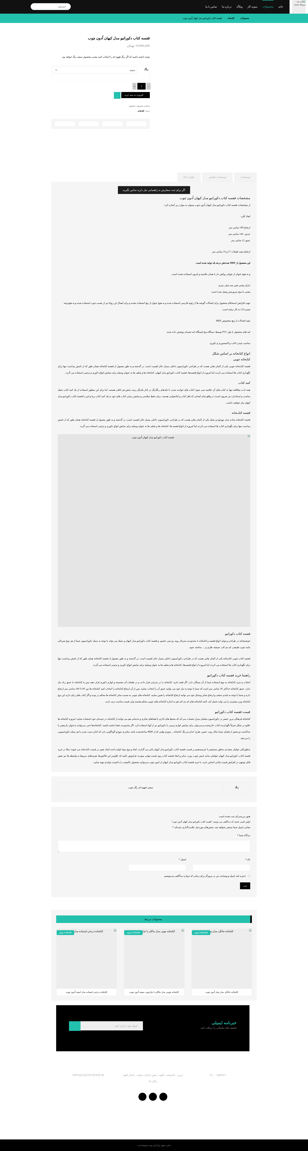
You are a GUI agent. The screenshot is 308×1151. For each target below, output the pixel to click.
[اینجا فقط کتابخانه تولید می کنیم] (299, 7)
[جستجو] (36, 7)
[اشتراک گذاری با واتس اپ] (136, 124)
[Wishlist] (17, 6)
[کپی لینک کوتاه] (65, 124)
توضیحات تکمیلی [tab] (217, 177)
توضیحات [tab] (245, 177)
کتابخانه (141, 111)
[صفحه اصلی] (256, 18)
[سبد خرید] (6, 6)
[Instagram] (153, 1097)
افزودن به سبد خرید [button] (138, 983)
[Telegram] (142, 1097)
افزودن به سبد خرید (133, 95)
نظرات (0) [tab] (189, 177)
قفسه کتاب (244, 658)
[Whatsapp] (163, 1097)
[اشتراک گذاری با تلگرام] (112, 124)
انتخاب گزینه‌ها (204, 983)
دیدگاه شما (243, 835)
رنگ (146, 69)
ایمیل (182, 859)
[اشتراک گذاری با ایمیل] (88, 124)
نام (247, 859)
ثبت (245, 886)
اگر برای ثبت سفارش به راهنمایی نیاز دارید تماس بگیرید (154, 190)
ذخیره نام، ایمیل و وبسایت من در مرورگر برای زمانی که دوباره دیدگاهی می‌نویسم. (205, 876)
